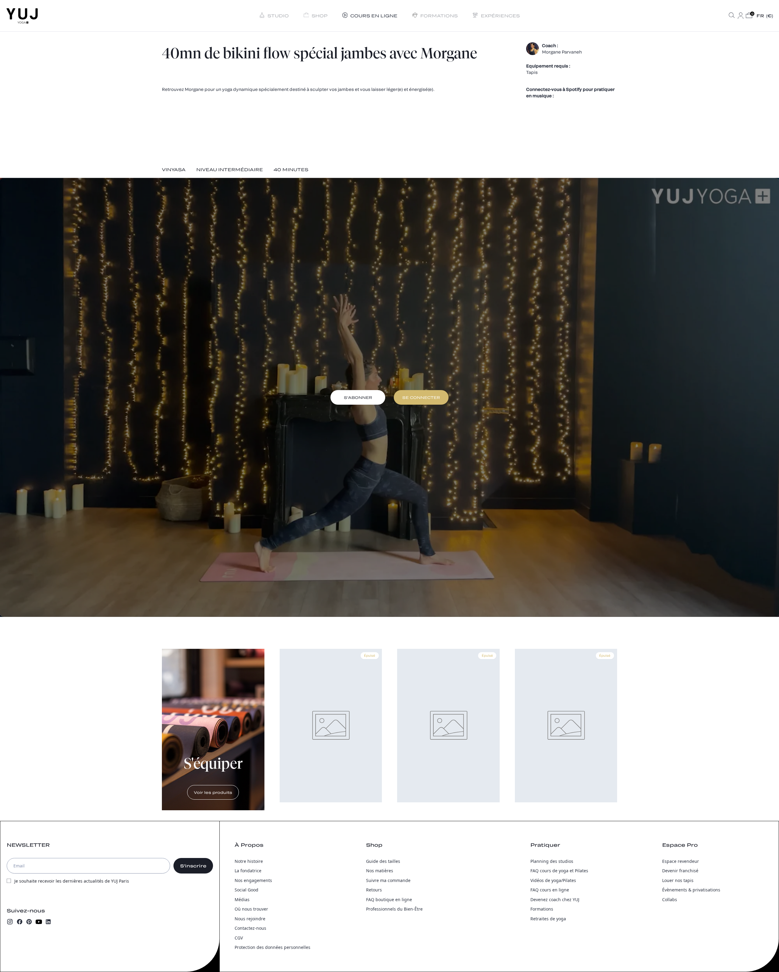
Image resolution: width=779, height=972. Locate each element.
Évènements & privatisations (691, 890)
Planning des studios (551, 861)
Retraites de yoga (548, 919)
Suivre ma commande (388, 880)
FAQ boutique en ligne (389, 899)
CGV (239, 938)
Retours (374, 890)
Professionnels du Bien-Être (394, 909)
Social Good (246, 890)
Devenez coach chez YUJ (554, 899)
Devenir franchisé (680, 870)
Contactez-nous (250, 928)
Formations (541, 909)
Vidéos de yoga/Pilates (553, 880)
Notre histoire (249, 861)
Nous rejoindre (250, 919)
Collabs (669, 899)
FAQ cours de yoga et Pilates (559, 870)
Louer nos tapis (677, 880)
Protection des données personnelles (272, 947)
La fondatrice (248, 870)
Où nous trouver (251, 909)
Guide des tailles (383, 861)
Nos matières (379, 870)
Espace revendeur (680, 861)
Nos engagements (253, 880)
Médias (242, 899)
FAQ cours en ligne (549, 890)
